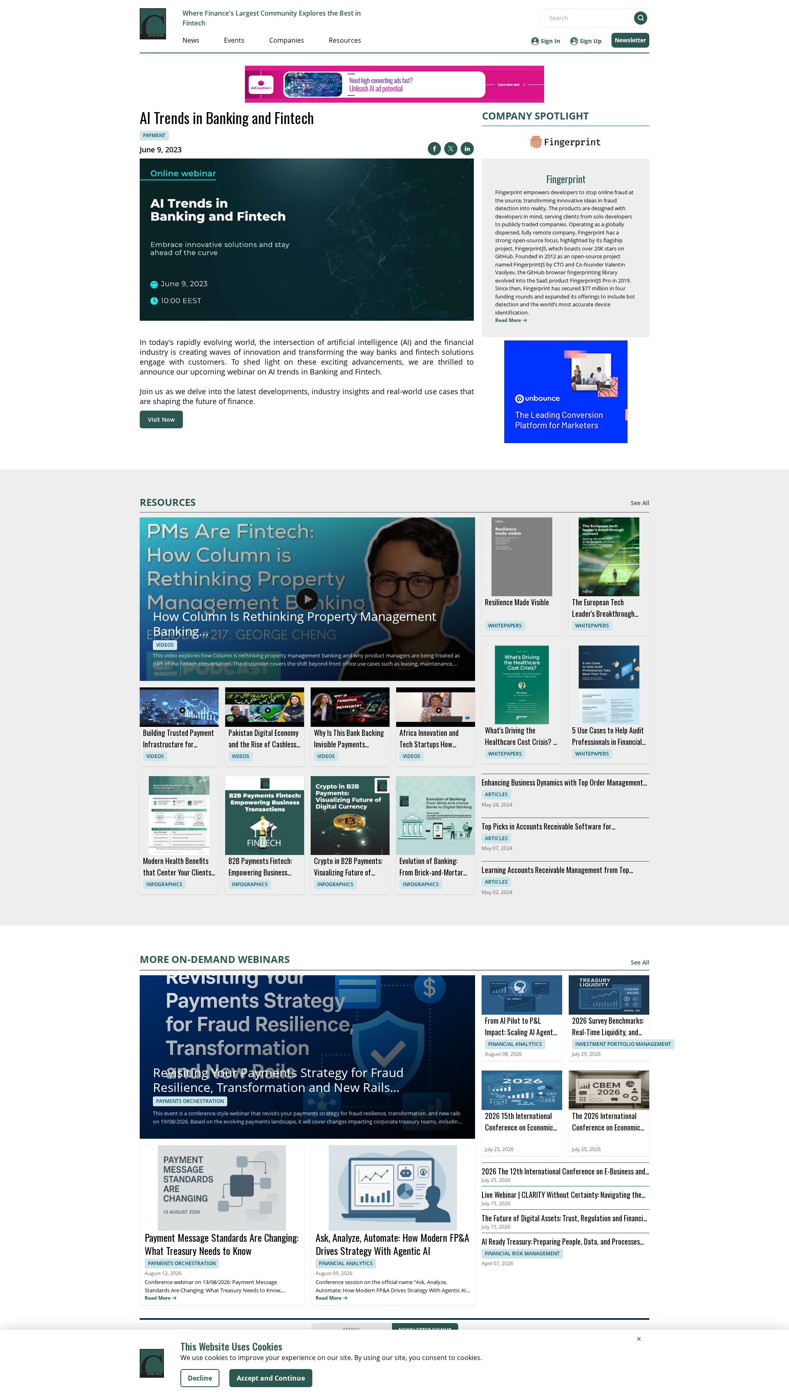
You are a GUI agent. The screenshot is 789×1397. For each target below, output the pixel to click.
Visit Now (161, 419)
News (190, 40)
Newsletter (630, 40)
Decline (200, 1378)
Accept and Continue (271, 1378)
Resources (345, 40)
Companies (286, 40)
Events (234, 40)
